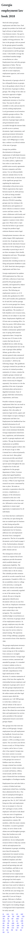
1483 (18, 916)
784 (3, 918)
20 (12, 921)
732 (12, 914)
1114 (13, 927)
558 (8, 925)
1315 (7, 914)
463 (3, 923)
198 (8, 923)
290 (9, 916)
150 (22, 923)
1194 (23, 916)
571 (22, 918)
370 (17, 914)
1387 (22, 914)
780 (12, 930)
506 (13, 916)
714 (22, 927)
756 (8, 918)
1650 (4, 916)
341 (21, 930)
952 (3, 927)
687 (12, 918)
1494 (18, 925)
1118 (13, 925)
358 (3, 925)
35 (3, 930)
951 (23, 925)
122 (17, 921)
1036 (17, 918)
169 (3, 932)
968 (8, 927)
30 (3, 914)
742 (16, 930)
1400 (13, 923)
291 (18, 923)
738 (17, 927)
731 (8, 932)
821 (7, 930)
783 (9, 921)
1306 (22, 921)
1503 (4, 921)
